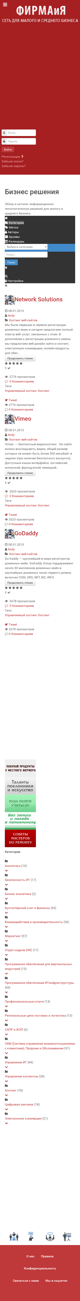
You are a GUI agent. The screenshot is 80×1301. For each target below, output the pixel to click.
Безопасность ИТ (17, 880)
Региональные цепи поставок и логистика (35, 1015)
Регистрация (11, 156)
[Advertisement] (40, 78)
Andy (11, 315)
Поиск (11, 262)
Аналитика (13, 866)
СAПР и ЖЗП (14, 1029)
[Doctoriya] (20, 821)
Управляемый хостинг (21, 391)
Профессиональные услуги (24, 1001)
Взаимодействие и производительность (34, 922)
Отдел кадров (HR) (18, 950)
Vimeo (23, 418)
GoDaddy (26, 533)
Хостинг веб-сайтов (23, 320)
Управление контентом (21, 1076)
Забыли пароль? (14, 166)
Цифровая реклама (19, 1104)
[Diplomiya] (20, 803)
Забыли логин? (12, 161)
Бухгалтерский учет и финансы (27, 908)
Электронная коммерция (23, 1118)
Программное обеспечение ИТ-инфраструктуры (39, 983)
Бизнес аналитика (18, 894)
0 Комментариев (21, 381)
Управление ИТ (16, 1062)
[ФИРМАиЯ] (40, 14)
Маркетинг (13, 936)
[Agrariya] (20, 768)
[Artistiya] (20, 786)
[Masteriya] (20, 838)
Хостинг (44, 391)
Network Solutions (39, 299)
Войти (8, 149)
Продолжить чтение (20, 358)
